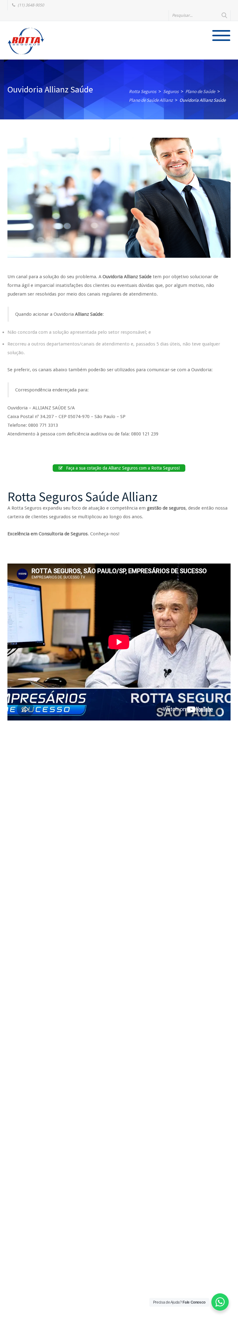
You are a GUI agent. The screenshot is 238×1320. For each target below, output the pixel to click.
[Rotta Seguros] (26, 41)
